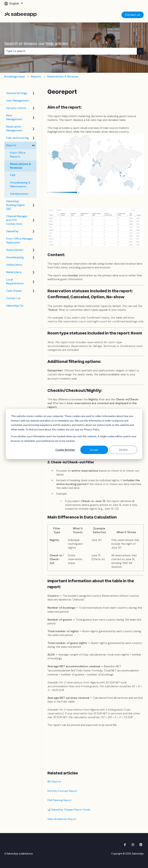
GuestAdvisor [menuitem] (14, 250)
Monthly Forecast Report (62, 791)
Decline (123, 449)
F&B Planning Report (59, 800)
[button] (33, 93)
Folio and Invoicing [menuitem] (17, 138)
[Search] (140, 51)
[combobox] (70, 51)
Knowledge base (14, 76)
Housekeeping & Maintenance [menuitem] (20, 184)
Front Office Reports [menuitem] (17, 154)
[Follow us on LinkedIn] (141, 845)
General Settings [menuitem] (16, 93)
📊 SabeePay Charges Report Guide (68, 809)
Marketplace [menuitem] (13, 272)
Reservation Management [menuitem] (14, 128)
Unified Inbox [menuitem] (14, 265)
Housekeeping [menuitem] (15, 257)
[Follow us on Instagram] (133, 845)
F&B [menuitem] (12, 175)
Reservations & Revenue (62, 76)
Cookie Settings (65, 449)
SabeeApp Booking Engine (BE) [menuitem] (15, 205)
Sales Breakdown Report (61, 819)
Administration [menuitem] (19, 194)
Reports (36, 76)
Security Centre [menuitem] (16, 108)
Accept (94, 449)
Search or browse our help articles (36, 43)
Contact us (132, 15)
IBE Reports (54, 781)
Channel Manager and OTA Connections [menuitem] (16, 220)
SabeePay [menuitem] (12, 231)
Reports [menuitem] (11, 145)
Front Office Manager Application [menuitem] (19, 240)
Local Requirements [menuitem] (15, 281)
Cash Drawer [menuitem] (14, 291)
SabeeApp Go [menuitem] (14, 305)
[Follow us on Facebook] (125, 845)
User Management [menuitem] (17, 100)
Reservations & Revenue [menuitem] (20, 166)
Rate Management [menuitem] (14, 117)
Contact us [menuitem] (13, 298)
